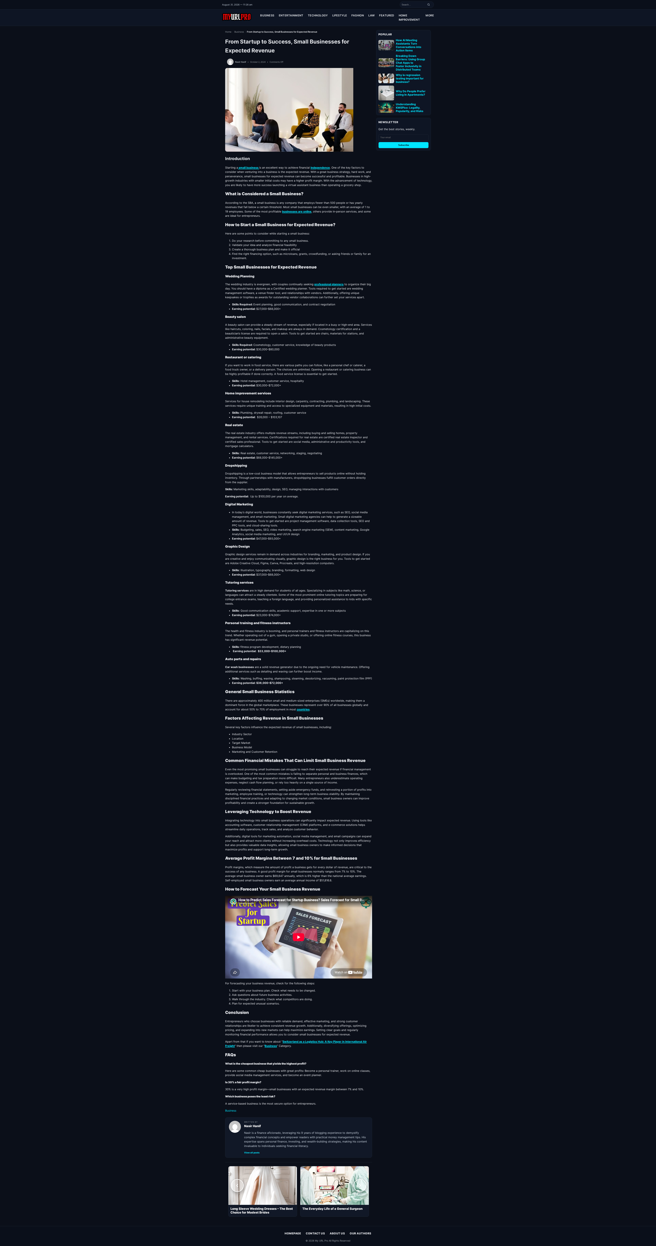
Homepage (293, 1233)
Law (371, 15)
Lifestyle (339, 15)
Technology (318, 15)
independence (320, 167)
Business (267, 15)
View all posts (251, 1152)
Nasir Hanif (240, 62)
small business (248, 167)
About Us (337, 1233)
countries (303, 709)
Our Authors (360, 1233)
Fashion (357, 15)
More (430, 15)
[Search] (428, 4)
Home (228, 31)
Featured (386, 15)
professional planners (329, 284)
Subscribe (403, 145)
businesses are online (296, 211)
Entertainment (291, 15)
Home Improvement (409, 18)
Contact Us (315, 1233)
